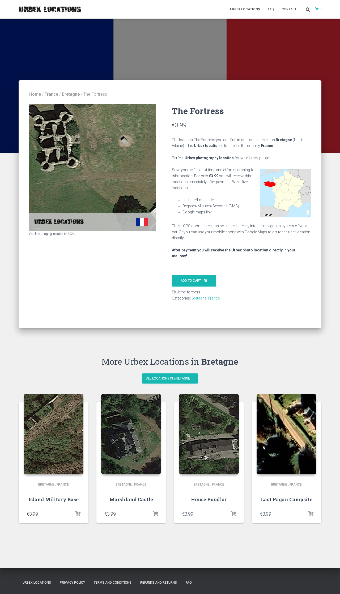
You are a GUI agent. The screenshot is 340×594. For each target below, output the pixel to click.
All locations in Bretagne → (170, 378)
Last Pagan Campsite (286, 499)
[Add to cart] (77, 513)
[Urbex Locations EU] (50, 9)
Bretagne (71, 94)
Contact (289, 9)
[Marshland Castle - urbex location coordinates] (131, 434)
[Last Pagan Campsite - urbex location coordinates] (286, 434)
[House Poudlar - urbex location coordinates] (209, 434)
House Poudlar (209, 499)
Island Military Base (53, 499)
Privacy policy (72, 582)
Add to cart (191, 281)
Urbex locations (245, 9)
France (51, 94)
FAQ (271, 9)
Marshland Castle (131, 499)
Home (35, 94)
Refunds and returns (158, 582)
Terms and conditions (112, 582)
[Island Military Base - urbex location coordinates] (53, 434)
